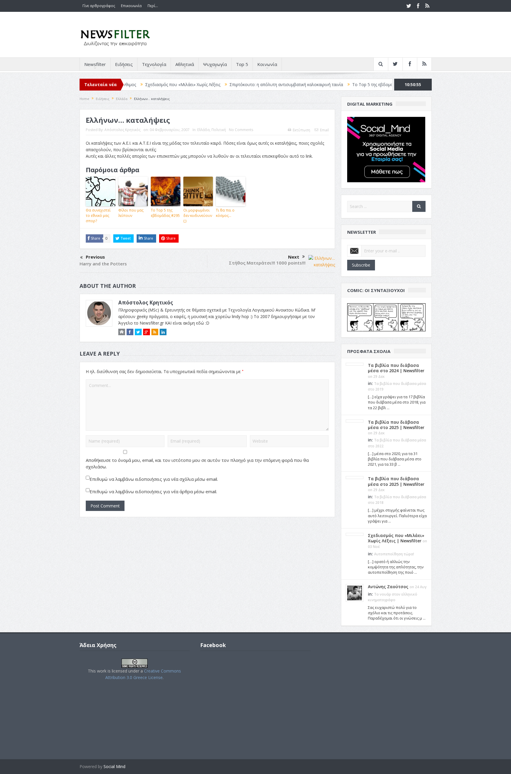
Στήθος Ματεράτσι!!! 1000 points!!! (267, 263)
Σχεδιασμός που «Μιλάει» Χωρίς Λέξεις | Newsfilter (396, 538)
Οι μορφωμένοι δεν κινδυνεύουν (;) (197, 215)
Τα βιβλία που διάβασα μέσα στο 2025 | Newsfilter (396, 424)
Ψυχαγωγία (215, 64)
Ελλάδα (203, 129)
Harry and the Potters (103, 264)
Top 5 (242, 64)
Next (293, 257)
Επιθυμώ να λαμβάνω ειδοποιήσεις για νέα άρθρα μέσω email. (153, 491)
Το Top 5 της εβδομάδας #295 (165, 213)
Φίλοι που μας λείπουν (130, 213)
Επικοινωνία (131, 5)
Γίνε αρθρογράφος (99, 5)
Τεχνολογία (154, 64)
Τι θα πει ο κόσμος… (225, 213)
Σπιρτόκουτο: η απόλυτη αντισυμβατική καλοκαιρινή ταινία (261, 84)
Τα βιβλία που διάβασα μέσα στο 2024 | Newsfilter (396, 367)
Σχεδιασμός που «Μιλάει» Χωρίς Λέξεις (157, 84)
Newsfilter (95, 64)
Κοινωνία (267, 64)
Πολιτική (218, 129)
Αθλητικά (184, 64)
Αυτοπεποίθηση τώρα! (394, 554)
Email (324, 130)
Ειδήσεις (124, 64)
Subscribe (361, 265)
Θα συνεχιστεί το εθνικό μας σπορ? (98, 215)
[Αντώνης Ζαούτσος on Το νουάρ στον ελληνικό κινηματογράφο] (354, 592)
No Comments (241, 129)
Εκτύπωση (301, 130)
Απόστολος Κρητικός (122, 129)
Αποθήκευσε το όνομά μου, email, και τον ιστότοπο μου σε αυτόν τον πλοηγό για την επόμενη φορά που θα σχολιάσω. (197, 463)
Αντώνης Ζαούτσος (388, 586)
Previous (95, 257)
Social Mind (114, 766)
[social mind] (386, 149)
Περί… (153, 5)
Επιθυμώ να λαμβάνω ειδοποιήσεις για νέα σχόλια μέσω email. (154, 479)
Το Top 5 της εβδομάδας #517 (356, 84)
